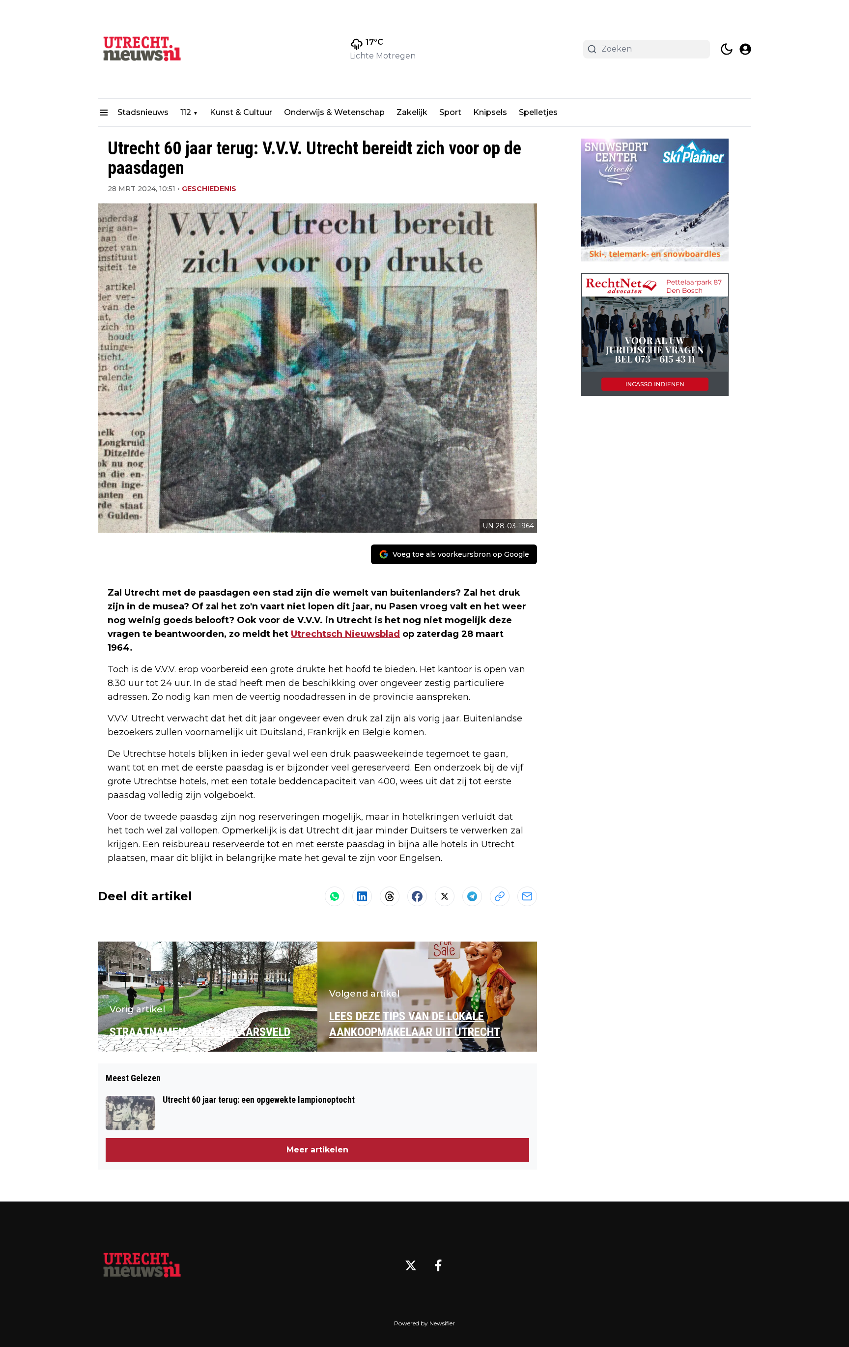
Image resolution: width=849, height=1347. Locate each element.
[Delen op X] (444, 896)
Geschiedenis (209, 188)
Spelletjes (538, 112)
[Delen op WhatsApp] (334, 896)
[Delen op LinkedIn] (362, 896)
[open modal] (745, 49)
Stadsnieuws (143, 112)
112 (185, 112)
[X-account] (411, 1265)
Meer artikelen (317, 1149)
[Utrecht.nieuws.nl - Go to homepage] (142, 1265)
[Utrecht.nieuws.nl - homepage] (142, 49)
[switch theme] (727, 49)
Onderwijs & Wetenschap (334, 112)
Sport (450, 112)
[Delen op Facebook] (417, 896)
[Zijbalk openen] (104, 112)
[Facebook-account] (438, 1265)
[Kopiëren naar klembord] (499, 896)
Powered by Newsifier (424, 1323)
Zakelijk (411, 112)
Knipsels (490, 112)
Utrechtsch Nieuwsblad (345, 634)
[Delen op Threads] (389, 896)
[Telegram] (472, 896)
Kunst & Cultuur (241, 112)
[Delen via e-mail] (527, 896)
